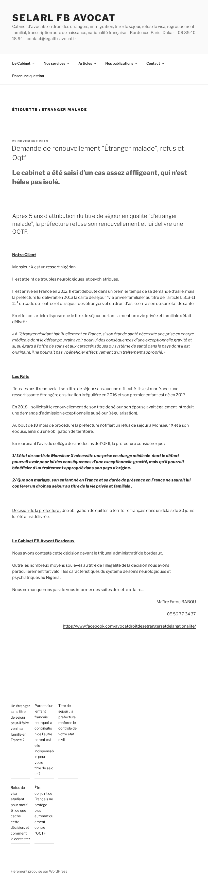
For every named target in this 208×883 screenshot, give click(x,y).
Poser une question (28, 76)
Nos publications (119, 63)
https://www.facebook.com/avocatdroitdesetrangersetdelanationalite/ (129, 626)
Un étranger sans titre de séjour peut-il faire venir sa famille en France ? (20, 723)
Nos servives (54, 63)
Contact (153, 63)
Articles (85, 63)
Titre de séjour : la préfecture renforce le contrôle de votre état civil (67, 722)
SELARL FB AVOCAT (64, 17)
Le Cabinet (21, 63)
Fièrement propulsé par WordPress (39, 871)
